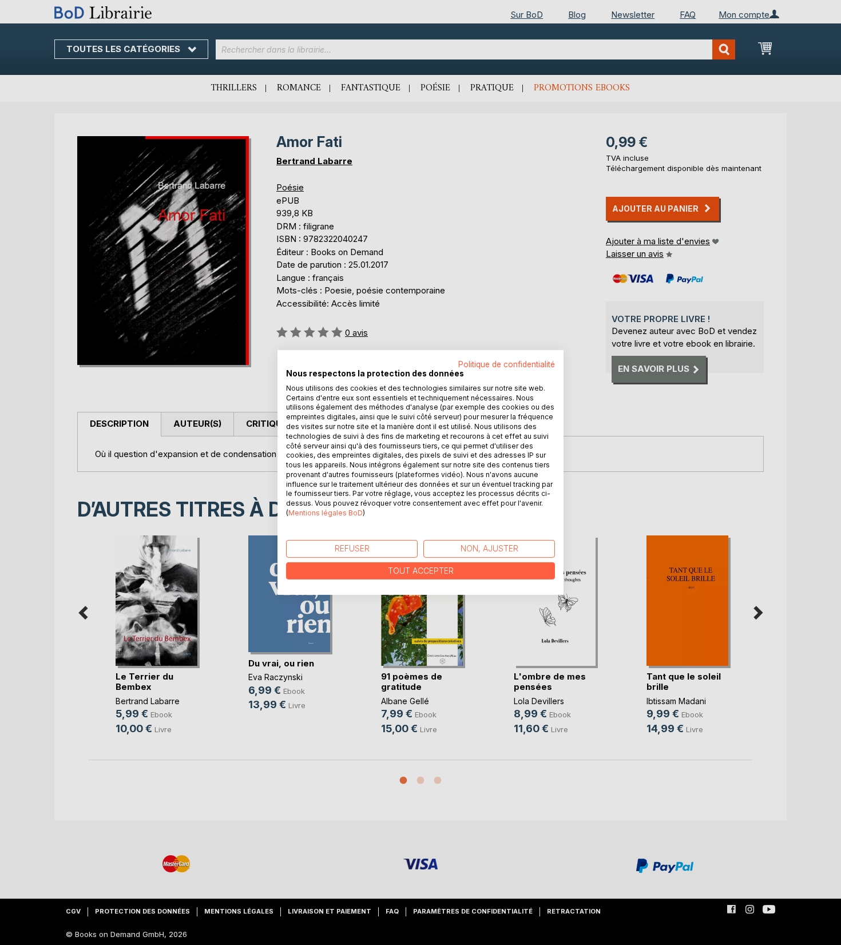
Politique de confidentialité (506, 364)
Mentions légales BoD (325, 513)
